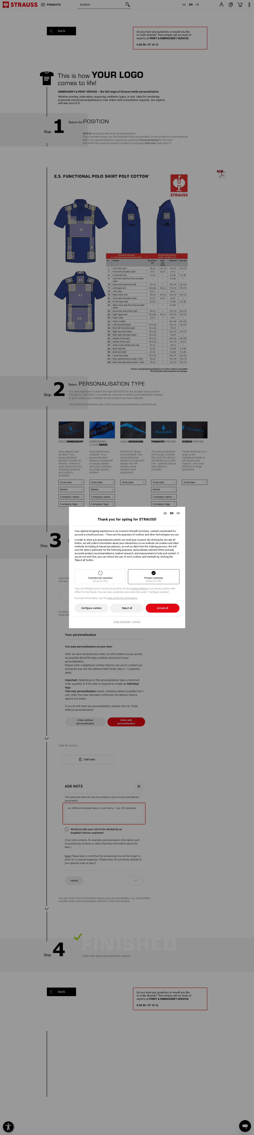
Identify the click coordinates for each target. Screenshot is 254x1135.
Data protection (122, 621)
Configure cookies (91, 608)
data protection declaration (122, 598)
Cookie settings (139, 588)
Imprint (136, 621)
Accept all (162, 608)
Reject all (127, 608)
